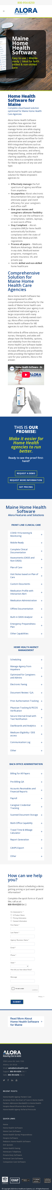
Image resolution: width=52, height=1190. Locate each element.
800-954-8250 (26, 2)
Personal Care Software (13, 1158)
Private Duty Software (12, 1155)
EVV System (8, 1145)
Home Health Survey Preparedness (17, 1134)
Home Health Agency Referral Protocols (19, 1109)
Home (5, 1124)
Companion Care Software (14, 1162)
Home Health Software (12, 1128)
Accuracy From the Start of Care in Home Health (23, 1100)
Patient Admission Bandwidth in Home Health (22, 1103)
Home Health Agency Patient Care (17, 1097)
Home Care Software (12, 1131)
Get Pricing (26, 487)
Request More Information (26, 480)
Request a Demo (26, 473)
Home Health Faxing (11, 1148)
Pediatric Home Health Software (16, 1141)
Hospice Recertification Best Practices (18, 1106)
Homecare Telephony (12, 1151)
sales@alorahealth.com (18, 1068)
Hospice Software (10, 1138)
